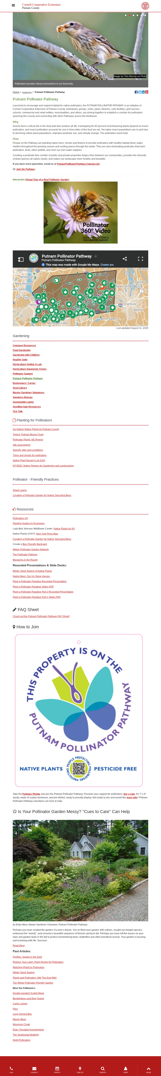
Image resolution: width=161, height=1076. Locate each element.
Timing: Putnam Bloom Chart (28, 434)
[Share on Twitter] (139, 92)
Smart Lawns (20, 490)
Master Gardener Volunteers (28, 392)
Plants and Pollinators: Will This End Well (35, 977)
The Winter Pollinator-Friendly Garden (33, 982)
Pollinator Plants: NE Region (28, 439)
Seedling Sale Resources (27, 406)
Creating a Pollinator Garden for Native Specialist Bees (42, 495)
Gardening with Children (26, 355)
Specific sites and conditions (28, 450)
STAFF (125, 1072)
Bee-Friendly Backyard (35, 544)
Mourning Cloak (21, 1024)
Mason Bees (19, 1019)
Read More (19, 945)
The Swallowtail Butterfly (26, 1034)
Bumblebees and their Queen (28, 998)
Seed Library (20, 388)
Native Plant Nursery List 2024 (29, 460)
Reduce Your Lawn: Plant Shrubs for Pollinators (38, 962)
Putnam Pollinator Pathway (28, 378)
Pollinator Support (23, 373)
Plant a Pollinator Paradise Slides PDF (33, 586)
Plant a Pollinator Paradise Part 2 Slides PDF (37, 597)
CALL (11, 1072)
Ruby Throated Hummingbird (28, 1029)
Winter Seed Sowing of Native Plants (32, 571)
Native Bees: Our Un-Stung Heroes (31, 576)
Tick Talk (18, 411)
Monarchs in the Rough (25, 559)
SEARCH (103, 1072)
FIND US (80, 1072)
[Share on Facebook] (136, 92)
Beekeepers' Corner (24, 383)
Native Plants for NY (64, 528)
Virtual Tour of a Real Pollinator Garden (47, 179)
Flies (15, 1009)
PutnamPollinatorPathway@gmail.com (78, 164)
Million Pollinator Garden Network (31, 549)
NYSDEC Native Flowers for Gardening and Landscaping (43, 465)
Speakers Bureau (22, 397)
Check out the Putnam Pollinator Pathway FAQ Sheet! (41, 616)
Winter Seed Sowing (24, 972)
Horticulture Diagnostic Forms (30, 369)
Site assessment (21, 445)
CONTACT (34, 1072)
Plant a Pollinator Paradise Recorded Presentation (40, 581)
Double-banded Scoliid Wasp (28, 993)
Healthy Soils (20, 359)
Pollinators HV (20, 518)
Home (16, 92)
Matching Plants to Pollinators (28, 967)
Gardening (27, 92)
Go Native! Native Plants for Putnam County (36, 429)
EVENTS (57, 1072)
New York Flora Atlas (47, 533)
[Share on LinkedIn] (143, 92)
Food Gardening (21, 350)
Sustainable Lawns (23, 402)
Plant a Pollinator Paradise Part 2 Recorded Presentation (43, 591)
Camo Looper (20, 1003)
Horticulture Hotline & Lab (27, 364)
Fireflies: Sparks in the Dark (27, 957)
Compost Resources (24, 345)
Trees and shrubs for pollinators (30, 455)
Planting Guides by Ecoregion (29, 523)
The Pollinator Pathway (25, 554)
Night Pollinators (21, 1040)
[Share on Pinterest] (146, 92)
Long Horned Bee (22, 1014)
